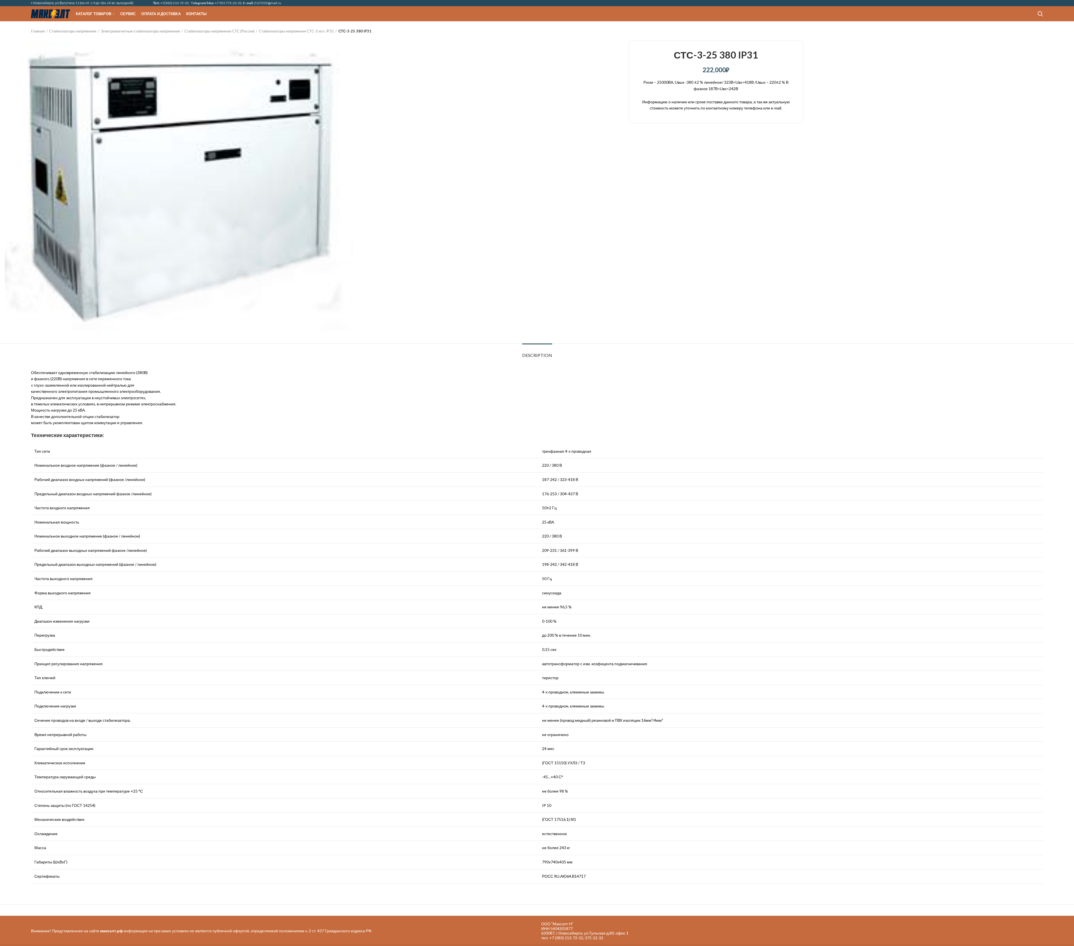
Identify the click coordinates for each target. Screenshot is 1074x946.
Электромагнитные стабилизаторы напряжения (140, 31)
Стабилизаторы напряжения (72, 31)
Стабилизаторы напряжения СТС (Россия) (219, 31)
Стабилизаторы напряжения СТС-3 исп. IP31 (296, 31)
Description (537, 355)
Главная (38, 31)
